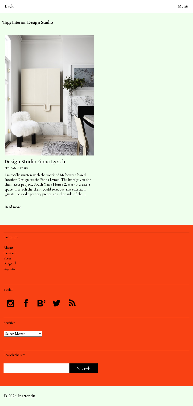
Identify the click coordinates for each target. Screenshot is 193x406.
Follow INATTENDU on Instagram (11, 303)
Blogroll (10, 263)
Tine (26, 168)
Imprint (9, 268)
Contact (10, 253)
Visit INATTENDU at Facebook (26, 303)
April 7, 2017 (12, 167)
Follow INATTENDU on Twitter (56, 303)
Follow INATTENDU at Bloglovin (41, 303)
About (8, 248)
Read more (13, 207)
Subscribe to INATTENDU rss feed (72, 303)
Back (9, 6)
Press (8, 258)
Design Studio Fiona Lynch (35, 161)
